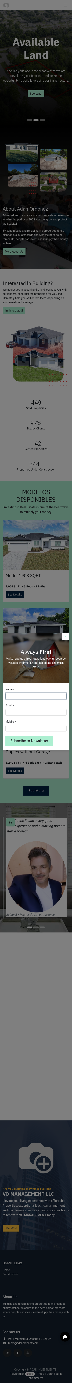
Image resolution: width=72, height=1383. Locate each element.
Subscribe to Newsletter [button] (29, 741)
